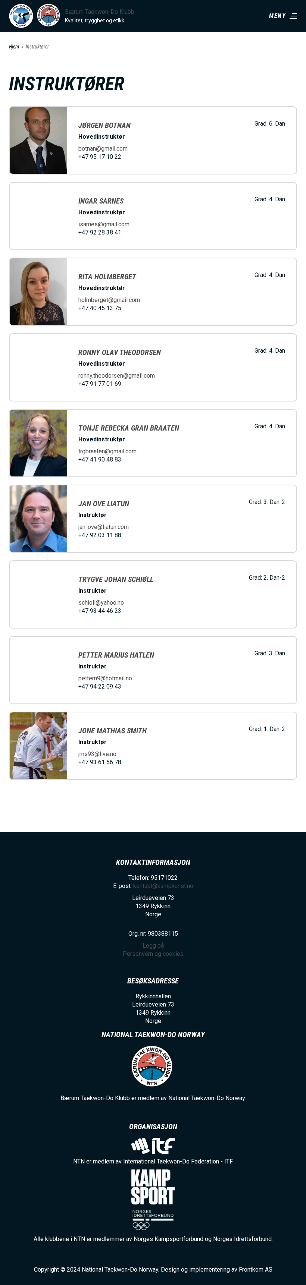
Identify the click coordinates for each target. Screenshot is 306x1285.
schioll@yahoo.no (101, 602)
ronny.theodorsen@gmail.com (116, 375)
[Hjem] (21, 16)
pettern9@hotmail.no (105, 678)
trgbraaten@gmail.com (107, 451)
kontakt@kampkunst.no (163, 885)
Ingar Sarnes (101, 200)
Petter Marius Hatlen (116, 655)
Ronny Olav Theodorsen (119, 352)
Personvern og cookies (153, 953)
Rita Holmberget (107, 276)
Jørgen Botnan (104, 125)
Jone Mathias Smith (112, 730)
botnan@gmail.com (103, 148)
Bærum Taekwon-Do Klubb (99, 11)
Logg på (153, 945)
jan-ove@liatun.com (103, 526)
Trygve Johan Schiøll (115, 579)
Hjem (14, 47)
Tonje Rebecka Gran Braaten (128, 427)
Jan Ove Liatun (103, 503)
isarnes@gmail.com (103, 224)
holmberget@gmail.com (109, 299)
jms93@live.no (97, 754)
